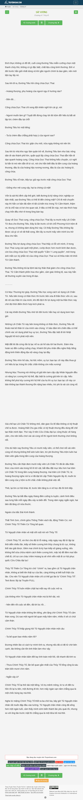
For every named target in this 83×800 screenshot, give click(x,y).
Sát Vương (41, 12)
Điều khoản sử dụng (24, 792)
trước (30, 23)
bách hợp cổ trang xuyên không (44, 762)
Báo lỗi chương (42, 781)
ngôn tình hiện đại (69, 762)
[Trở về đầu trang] (45, 797)
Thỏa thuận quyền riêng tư (12, 795)
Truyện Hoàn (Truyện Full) (16, 787)
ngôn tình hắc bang (70, 765)
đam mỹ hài (59, 762)
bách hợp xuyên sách (54, 765)
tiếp (53, 23)
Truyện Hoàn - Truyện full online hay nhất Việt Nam (13, 2)
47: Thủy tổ (41, 15)
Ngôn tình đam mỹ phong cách (33, 765)
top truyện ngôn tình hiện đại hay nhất (20, 762)
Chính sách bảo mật (11, 792)
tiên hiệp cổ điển (13, 765)
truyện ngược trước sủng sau (49, 769)
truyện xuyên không (32, 769)
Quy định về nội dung (37, 792)
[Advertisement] (41, 45)
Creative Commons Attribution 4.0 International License (63, 794)
